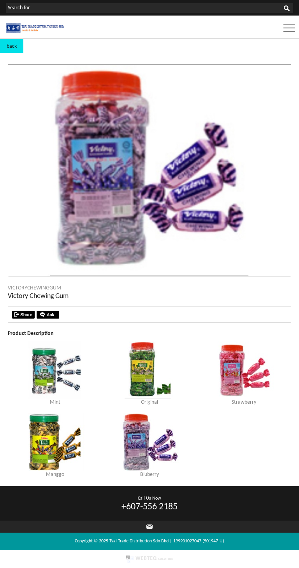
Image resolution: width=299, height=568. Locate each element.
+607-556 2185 (149, 507)
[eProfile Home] (35, 31)
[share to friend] (23, 315)
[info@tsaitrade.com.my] (149, 526)
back (12, 46)
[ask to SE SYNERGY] (48, 315)
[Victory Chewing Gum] (149, 275)
